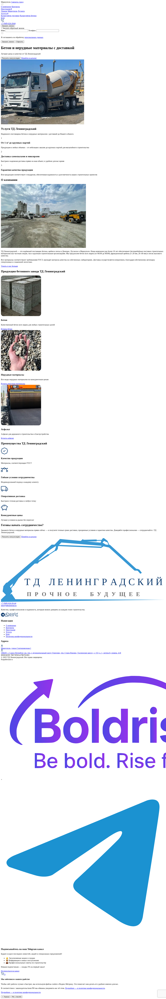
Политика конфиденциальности (19, 636)
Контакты (16, 7)
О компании (6, 7)
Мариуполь (12, 11)
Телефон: (32, 30)
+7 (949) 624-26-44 (8, 603)
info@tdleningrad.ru (9, 605)
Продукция (6, 9)
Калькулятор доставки (10, 16)
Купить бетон (6, 329)
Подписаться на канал (10, 971)
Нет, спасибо (16, 997)
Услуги (4, 13)
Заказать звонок (8, 26)
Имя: (3, 30)
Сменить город (17, 2)
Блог (3, 18)
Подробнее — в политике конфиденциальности (85, 988)
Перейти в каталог (29, 58)
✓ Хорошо (5, 997)
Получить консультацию (11, 58)
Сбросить (19, 42)
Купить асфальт (7, 438)
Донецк (4, 11)
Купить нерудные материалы (13, 384)
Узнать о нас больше (9, 266)
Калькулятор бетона (28, 16)
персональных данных (34, 37)
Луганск (21, 11)
